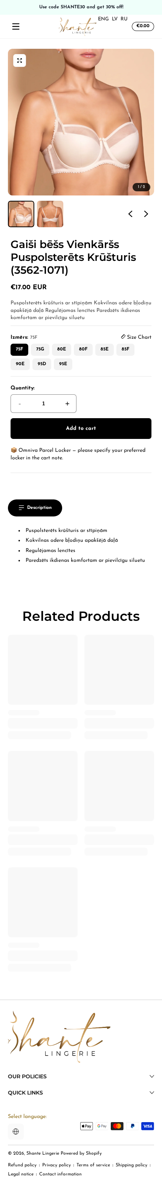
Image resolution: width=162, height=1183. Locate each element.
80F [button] (83, 349)
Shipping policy (131, 1165)
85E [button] (105, 349)
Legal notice (21, 1174)
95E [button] (63, 364)
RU (124, 19)
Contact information (60, 1174)
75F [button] (19, 349)
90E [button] (20, 364)
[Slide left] (130, 214)
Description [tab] (39, 507)
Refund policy (22, 1165)
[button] (141, 26)
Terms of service (93, 1165)
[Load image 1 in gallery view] (21, 214)
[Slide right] (146, 214)
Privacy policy (56, 1165)
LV (115, 19)
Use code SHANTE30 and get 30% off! (81, 7)
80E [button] (61, 349)
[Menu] (16, 26)
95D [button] (42, 364)
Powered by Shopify (81, 1153)
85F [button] (125, 349)
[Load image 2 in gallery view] (50, 214)
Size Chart (138, 337)
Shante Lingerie (42, 1153)
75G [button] (40, 349)
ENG (103, 19)
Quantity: (23, 388)
